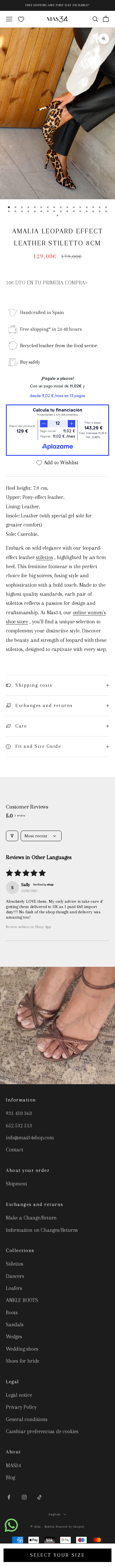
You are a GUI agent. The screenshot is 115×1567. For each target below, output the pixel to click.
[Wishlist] (21, 19)
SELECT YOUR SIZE (57, 1555)
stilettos (44, 557)
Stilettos (14, 1264)
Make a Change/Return (31, 1218)
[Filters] (12, 836)
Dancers (15, 1276)
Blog (10, 1477)
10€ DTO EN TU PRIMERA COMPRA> (47, 283)
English (54, 1514)
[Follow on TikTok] (39, 1497)
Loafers (14, 1288)
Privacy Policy (21, 1407)
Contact (14, 1150)
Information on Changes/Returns (42, 1230)
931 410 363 (19, 1113)
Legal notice (19, 1395)
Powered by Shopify (70, 1527)
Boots (12, 1312)
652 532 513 (19, 1126)
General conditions (26, 1419)
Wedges (14, 1337)
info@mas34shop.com (30, 1138)
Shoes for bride (22, 1361)
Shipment (16, 1184)
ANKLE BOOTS (22, 1300)
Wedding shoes (22, 1349)
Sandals (15, 1325)
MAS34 (13, 1465)
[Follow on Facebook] (9, 1497)
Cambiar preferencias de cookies (42, 1431)
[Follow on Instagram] (24, 1497)
